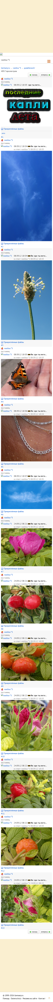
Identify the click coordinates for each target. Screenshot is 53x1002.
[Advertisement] (26, 26)
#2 (2, 246)
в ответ (17, 149)
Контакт (42, 998)
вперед (44, 74)
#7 (2, 571)
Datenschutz (16, 998)
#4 (2, 401)
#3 (2, 345)
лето (3, 133)
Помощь (6, 998)
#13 (3, 928)
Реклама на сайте (30, 998)
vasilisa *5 (17, 68)
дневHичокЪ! (29, 68)
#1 (2, 137)
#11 (3, 813)
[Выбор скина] (48, 998)
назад (34, 74)
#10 (3, 756)
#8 (2, 629)
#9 (2, 686)
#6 (2, 514)
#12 (3, 871)
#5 (2, 467)
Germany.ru (5, 68)
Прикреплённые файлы (13, 128)
